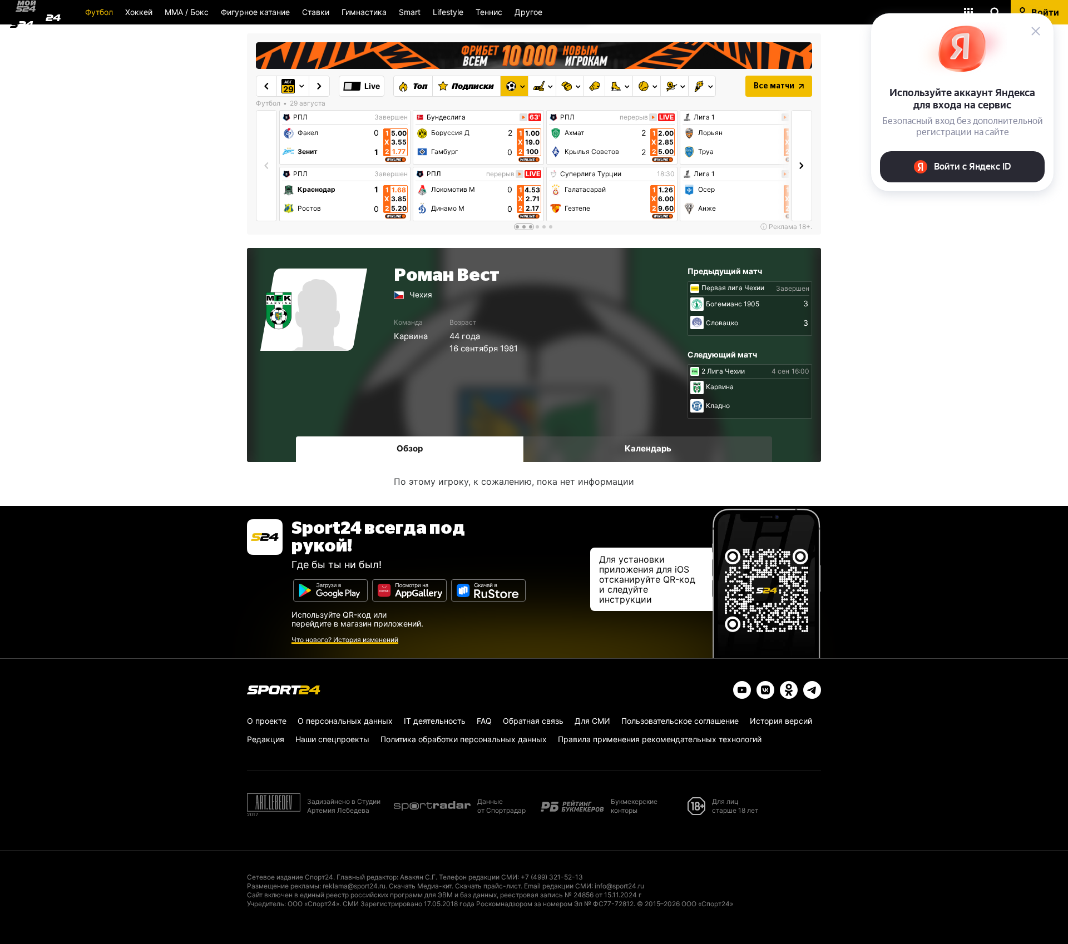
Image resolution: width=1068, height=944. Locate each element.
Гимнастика (364, 12)
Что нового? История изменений (344, 639)
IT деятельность (435, 721)
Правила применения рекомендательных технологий (660, 739)
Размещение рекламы (283, 886)
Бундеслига (446, 117)
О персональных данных (345, 721)
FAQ (484, 721)
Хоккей (138, 12)
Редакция (265, 739)
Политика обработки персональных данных (463, 739)
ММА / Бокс (187, 12)
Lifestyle (448, 12)
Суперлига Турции (590, 174)
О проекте (266, 721)
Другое (528, 12)
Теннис (489, 12)
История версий (781, 721)
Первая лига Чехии (732, 288)
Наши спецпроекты (332, 739)
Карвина (411, 336)
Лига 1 (704, 117)
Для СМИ (592, 721)
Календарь (648, 448)
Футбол (99, 12)
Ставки (315, 12)
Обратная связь (533, 721)
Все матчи (774, 86)
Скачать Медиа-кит (420, 886)
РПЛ (300, 117)
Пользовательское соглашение (680, 721)
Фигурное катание (255, 12)
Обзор (410, 448)
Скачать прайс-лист (488, 886)
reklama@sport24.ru (354, 886)
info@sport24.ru (619, 886)
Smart (410, 12)
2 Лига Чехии (723, 371)
